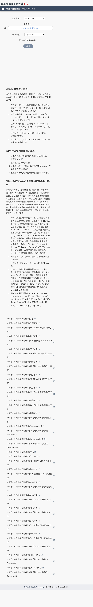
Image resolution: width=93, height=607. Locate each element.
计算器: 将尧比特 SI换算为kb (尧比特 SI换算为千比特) (29, 463)
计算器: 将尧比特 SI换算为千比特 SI (22, 456)
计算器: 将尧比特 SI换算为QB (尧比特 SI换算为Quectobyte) (27, 445)
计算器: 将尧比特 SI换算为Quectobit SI (24, 568)
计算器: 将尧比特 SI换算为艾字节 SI (22, 387)
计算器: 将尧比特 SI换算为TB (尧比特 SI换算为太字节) (29, 368)
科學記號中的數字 (28, 40)
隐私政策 (34, 587)
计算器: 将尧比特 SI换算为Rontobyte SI (24, 426)
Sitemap (41, 587)
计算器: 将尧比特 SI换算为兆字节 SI (22, 336)
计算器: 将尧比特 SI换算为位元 (20, 452)
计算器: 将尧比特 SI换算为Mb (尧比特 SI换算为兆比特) (29, 475)
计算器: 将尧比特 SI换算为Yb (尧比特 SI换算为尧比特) (29, 548)
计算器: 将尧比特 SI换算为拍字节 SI (22, 374)
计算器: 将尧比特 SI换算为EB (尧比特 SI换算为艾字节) (29, 394)
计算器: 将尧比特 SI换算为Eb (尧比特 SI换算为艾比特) (29, 527)
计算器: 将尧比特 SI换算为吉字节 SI (22, 349)
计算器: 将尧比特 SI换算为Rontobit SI (24, 555)
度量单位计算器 (28, 9)
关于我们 (27, 587)
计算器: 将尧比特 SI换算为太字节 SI (22, 362)
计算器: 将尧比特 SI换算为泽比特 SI (22, 533)
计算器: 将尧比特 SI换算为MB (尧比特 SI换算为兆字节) (29, 342)
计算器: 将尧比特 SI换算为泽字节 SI (22, 400)
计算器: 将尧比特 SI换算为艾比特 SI (22, 521)
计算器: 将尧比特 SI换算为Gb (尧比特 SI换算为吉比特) (29, 488)
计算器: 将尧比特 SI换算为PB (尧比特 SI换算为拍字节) (29, 381)
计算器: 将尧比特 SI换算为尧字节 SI (22, 413)
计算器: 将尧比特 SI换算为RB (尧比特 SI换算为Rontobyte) (27, 432)
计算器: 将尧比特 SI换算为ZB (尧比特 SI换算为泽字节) (29, 407)
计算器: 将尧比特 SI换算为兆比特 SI (22, 469)
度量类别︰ (16, 18)
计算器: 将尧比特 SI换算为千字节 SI (22, 323)
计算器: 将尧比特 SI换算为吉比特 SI (22, 482)
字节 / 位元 (15, 159)
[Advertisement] (28, 69)
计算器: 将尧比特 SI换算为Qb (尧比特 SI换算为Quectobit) (27, 574)
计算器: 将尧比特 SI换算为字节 (20, 318)
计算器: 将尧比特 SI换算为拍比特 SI (22, 508)
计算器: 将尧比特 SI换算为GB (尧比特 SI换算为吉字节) (29, 355)
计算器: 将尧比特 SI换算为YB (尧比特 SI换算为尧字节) (29, 419)
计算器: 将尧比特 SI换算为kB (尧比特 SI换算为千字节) (29, 329)
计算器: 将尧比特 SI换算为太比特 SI (22, 495)
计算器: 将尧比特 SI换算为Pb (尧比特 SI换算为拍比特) (29, 514)
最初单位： (17, 34)
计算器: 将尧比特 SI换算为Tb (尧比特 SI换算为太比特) (29, 501)
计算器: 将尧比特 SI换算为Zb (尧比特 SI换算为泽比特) (29, 540)
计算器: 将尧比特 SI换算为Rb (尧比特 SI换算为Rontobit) (27, 561)
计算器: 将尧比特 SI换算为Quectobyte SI (25, 439)
